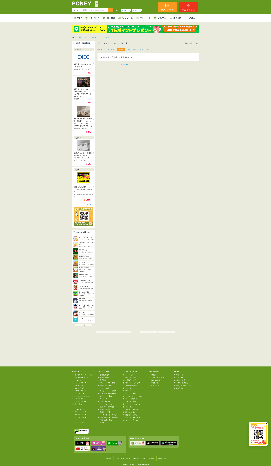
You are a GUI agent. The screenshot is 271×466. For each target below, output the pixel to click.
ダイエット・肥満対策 (132, 417)
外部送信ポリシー (139, 458)
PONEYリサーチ (80, 409)
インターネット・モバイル (109, 415)
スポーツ (106, 37)
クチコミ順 (144, 49)
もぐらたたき (79, 385)
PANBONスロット (80, 391)
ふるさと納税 (104, 388)
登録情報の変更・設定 (183, 385)
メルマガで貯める (80, 417)
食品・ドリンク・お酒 (132, 383)
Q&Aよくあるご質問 (157, 377)
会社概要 (109, 458)
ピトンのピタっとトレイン (83, 401)
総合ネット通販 (130, 377)
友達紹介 (178, 18)
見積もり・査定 (105, 412)
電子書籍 (111, 18)
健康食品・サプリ (131, 415)
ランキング (94, 18)
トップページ (78, 37)
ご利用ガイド (155, 383)
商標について (162, 458)
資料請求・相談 (105, 409)
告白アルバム (79, 399)
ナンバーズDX (79, 393)
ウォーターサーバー (132, 388)
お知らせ (154, 375)
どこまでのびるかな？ (82, 396)
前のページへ (126, 64)
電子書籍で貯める (80, 414)
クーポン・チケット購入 (108, 391)
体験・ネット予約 (106, 385)
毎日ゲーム (127, 18)
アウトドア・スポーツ (132, 404)
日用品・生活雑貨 (131, 385)
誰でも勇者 (78, 404)
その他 (102, 423)
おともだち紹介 (80, 422)
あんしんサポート (157, 380)
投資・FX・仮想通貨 (107, 407)
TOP (79, 18)
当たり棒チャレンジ (81, 377)
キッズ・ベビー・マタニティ (135, 396)
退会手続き (180, 388)
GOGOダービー (80, 388)
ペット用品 (129, 407)
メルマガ (162, 18)
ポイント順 (132, 49)
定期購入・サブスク (132, 380)
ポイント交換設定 (182, 383)
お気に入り (180, 377)
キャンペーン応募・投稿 (108, 393)
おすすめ (111, 49)
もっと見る (89, 204)
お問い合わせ (155, 385)
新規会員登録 (188, 10)
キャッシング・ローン (107, 404)
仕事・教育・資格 (106, 420)
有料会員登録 (104, 377)
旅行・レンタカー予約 (107, 383)
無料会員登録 (104, 375)
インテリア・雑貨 (131, 393)
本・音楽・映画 (130, 401)
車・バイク (103, 399)
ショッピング (92, 37)
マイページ (180, 375)
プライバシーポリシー (122, 458)
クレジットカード (106, 401)
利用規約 (152, 458)
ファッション (129, 391)
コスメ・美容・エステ (132, 420)
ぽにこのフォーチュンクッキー (85, 375)
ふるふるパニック (80, 383)
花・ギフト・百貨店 (132, 409)
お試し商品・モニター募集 (109, 417)
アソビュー (126, 10)
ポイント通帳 (180, 380)
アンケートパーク (80, 412)
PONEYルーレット (81, 380)
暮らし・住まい (130, 412)
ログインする (167, 10)
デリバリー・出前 (106, 396)
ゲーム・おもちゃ (131, 399)
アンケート (145, 18)
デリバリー (137, 10)
